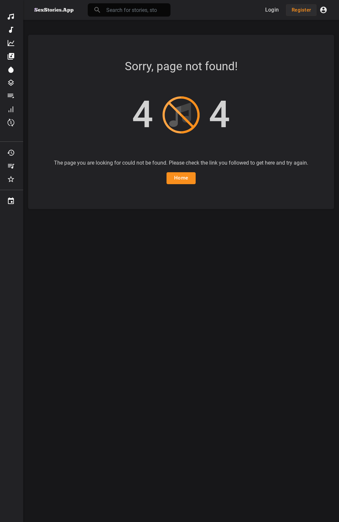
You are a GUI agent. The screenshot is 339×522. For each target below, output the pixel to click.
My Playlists (11, 166)
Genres (11, 82)
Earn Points (11, 122)
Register (301, 10)
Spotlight (11, 69)
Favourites (11, 179)
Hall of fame (11, 109)
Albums (11, 56)
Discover (11, 16)
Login (272, 10)
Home (181, 178)
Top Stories (11, 43)
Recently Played (11, 152)
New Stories (11, 29)
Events (11, 201)
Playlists (11, 96)
